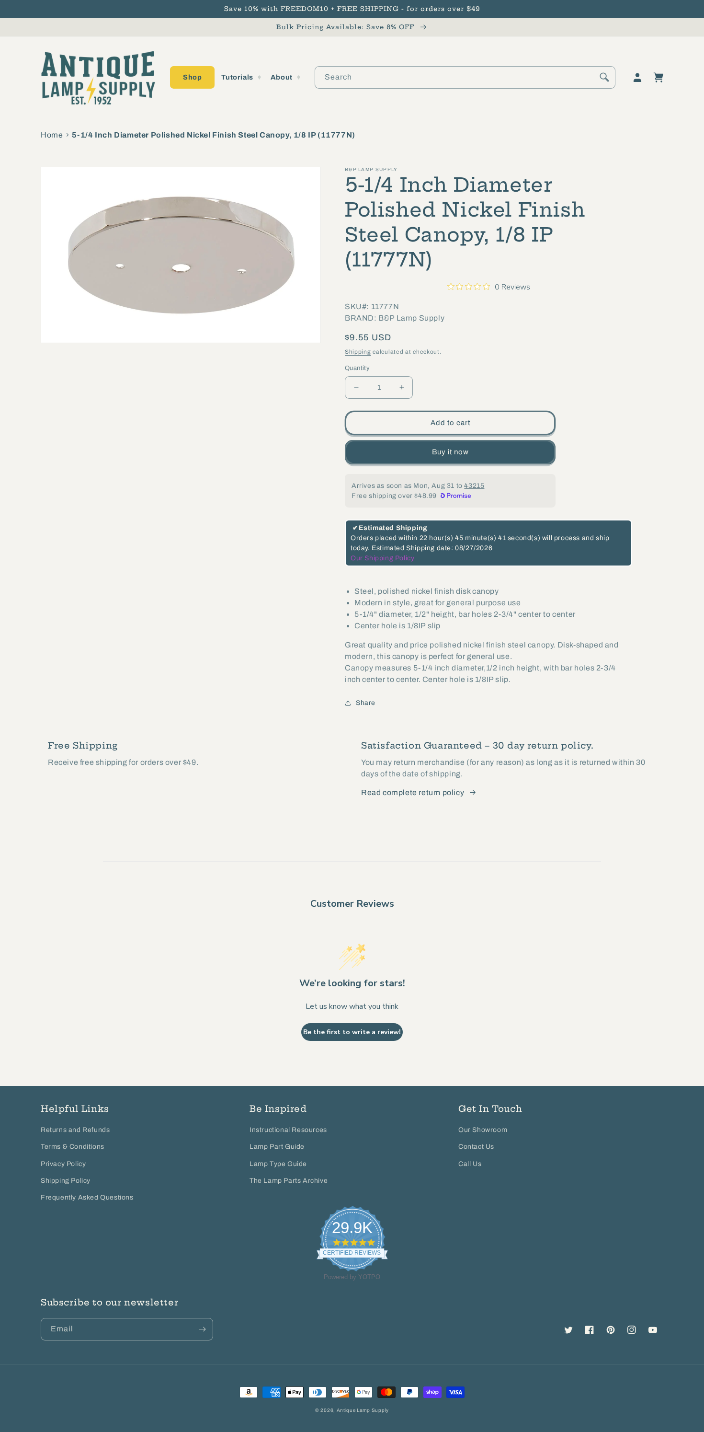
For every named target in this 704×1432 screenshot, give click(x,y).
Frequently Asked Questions (87, 1197)
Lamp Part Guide (277, 1146)
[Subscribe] (202, 1329)
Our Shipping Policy (382, 558)
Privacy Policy (63, 1163)
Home (52, 135)
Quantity (357, 368)
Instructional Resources (288, 1129)
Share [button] (365, 702)
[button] (192, 77)
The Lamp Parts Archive (289, 1180)
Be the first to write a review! (352, 1032)
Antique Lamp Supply (363, 1410)
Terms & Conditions (72, 1146)
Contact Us (476, 1146)
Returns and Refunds (75, 1129)
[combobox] (465, 77)
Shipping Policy (66, 1180)
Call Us (469, 1163)
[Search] (604, 77)
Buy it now (450, 452)
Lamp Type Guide (278, 1163)
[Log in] (637, 77)
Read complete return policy (412, 792)
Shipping (358, 351)
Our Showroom (482, 1129)
